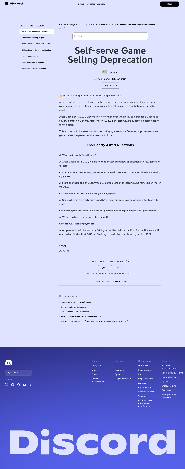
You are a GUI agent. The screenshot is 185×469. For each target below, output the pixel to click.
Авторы (142, 383)
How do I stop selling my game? (34, 38)
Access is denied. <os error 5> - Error (36, 44)
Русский (12, 372)
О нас (117, 366)
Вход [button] (169, 4)
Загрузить (96, 366)
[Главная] (14, 4)
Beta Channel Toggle (30, 56)
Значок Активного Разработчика (76, 302)
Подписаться (110, 86)
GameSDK (106, 25)
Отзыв (81, 4)
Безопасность (145, 370)
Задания (142, 396)
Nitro (93, 370)
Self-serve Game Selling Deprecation (36, 31)
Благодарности (169, 386)
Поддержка (143, 366)
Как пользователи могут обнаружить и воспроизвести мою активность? (94, 321)
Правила (166, 382)
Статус (94, 374)
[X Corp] (64, 251)
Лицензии (166, 390)
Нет (117, 268)
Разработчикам (146, 392)
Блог (140, 374)
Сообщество (144, 387)
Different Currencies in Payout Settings (36, 50)
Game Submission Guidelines (33, 62)
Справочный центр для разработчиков (78, 25)
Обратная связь (146, 379)
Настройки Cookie (170, 377)
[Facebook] (60, 251)
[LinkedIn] (68, 251)
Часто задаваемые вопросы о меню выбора (81, 316)
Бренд (118, 374)
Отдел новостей (123, 379)
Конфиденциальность (172, 373)
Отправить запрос (96, 4)
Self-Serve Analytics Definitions (34, 69)
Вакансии (119, 370)
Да (103, 268)
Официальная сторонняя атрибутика (145, 403)
